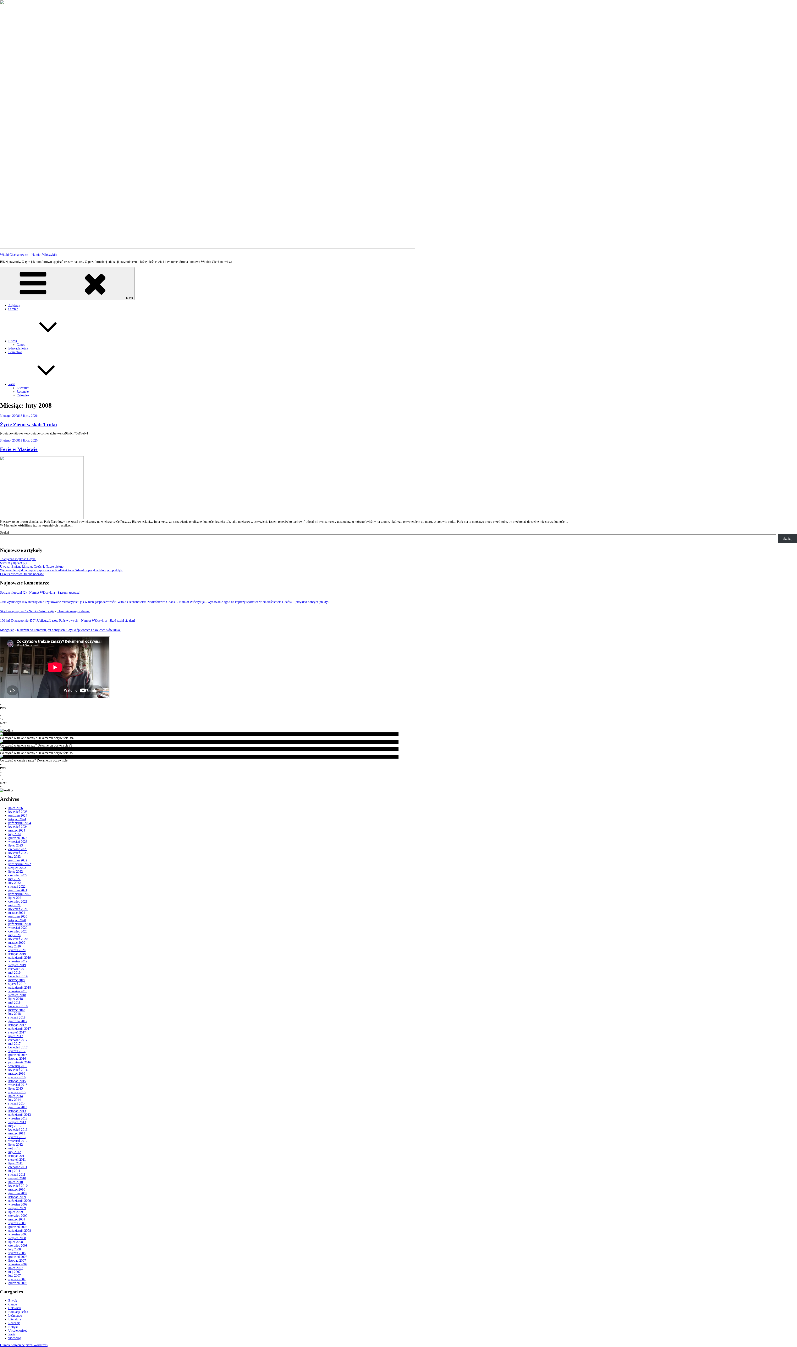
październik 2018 (19, 987)
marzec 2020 (16, 942)
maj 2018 (14, 1002)
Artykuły (14, 305)
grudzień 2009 (17, 1193)
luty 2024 (14, 834)
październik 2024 (19, 823)
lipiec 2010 (15, 1182)
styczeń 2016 (17, 1077)
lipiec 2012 (15, 1144)
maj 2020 (14, 935)
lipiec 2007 (15, 1268)
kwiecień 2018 (18, 1006)
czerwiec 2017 (17, 1040)
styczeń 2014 (17, 1103)
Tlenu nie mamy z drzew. (73, 611)
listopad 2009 (17, 1197)
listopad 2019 (17, 954)
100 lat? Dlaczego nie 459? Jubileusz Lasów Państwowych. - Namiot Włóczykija (53, 620)
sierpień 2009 (17, 1208)
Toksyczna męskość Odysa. (18, 559)
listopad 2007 (17, 1260)
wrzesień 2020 (17, 927)
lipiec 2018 (15, 998)
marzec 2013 (16, 1133)
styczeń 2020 (17, 950)
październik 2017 (19, 1028)
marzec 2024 (16, 830)
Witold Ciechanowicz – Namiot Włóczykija (28, 254)
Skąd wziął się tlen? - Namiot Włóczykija (27, 611)
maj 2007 (14, 1271)
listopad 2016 (17, 1058)
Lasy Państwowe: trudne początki (22, 574)
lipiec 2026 (15, 808)
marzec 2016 (16, 1073)
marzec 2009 (16, 1219)
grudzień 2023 (17, 838)
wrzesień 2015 (17, 1084)
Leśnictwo (15, 352)
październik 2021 (19, 894)
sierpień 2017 (17, 1032)
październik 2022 (19, 864)
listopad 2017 (17, 1025)
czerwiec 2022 (17, 875)
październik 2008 (19, 1230)
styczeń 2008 (17, 1253)
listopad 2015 (17, 1081)
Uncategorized (17, 1330)
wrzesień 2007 (17, 1264)
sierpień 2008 (17, 1238)
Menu (129, 297)
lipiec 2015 (15, 1088)
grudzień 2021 (17, 890)
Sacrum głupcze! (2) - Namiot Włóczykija (27, 592)
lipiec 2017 (15, 1036)
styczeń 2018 (17, 1017)
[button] (398, 706)
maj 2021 (14, 905)
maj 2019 (14, 972)
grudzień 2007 (17, 1256)
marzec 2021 (16, 912)
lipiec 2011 (15, 1163)
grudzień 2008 (17, 1227)
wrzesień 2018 (17, 991)
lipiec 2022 (15, 871)
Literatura (23, 388)
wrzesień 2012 (17, 1141)
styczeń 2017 (17, 1051)
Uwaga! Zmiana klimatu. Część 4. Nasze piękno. (32, 566)
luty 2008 (14, 1249)
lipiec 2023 (15, 845)
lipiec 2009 (15, 1212)
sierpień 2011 (17, 1159)
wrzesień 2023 (17, 841)
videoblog (14, 1338)
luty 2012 (14, 1152)
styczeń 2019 (17, 983)
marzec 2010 (16, 1189)
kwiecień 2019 (18, 976)
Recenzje (23, 391)
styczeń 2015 (17, 1092)
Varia (11, 384)
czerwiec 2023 (17, 849)
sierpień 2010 (17, 1178)
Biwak (12, 341)
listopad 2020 (17, 920)
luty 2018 (14, 1013)
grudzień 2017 (17, 1021)
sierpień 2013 (17, 1122)
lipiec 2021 (15, 897)
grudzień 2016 (17, 1055)
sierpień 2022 (17, 868)
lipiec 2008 (15, 1242)
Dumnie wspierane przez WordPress (24, 1345)
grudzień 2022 (17, 860)
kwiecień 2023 (18, 853)
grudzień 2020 (17, 916)
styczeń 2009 (17, 1223)
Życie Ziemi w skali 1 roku (28, 424)
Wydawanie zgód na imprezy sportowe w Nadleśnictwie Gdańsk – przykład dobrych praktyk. (61, 570)
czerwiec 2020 (17, 931)
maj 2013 (14, 1126)
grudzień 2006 (17, 1283)
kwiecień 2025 (18, 811)
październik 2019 (19, 957)
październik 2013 (19, 1114)
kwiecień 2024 (18, 826)
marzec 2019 (16, 980)
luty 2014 (14, 1099)
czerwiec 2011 (17, 1167)
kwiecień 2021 (18, 909)
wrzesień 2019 (17, 961)
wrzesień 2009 (17, 1204)
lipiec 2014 (15, 1096)
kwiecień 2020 (18, 939)
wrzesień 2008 (17, 1234)
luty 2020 (14, 946)
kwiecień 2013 (18, 1129)
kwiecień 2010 (18, 1185)
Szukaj (4, 532)
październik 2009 (19, 1200)
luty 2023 (14, 856)
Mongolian (7, 630)
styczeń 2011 (16, 1174)
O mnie (13, 309)
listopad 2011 (17, 1156)
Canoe (21, 344)
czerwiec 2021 (17, 901)
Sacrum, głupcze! (68, 592)
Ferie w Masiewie (19, 449)
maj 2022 (14, 879)
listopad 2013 (17, 1111)
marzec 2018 (16, 1010)
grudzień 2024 (17, 815)
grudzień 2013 (17, 1107)
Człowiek (23, 395)
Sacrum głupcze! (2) (13, 563)
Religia (13, 1327)
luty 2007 (14, 1275)
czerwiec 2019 (17, 969)
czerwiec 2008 (17, 1245)
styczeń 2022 (17, 886)
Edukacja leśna (18, 348)
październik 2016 (19, 1062)
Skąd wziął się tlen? (122, 620)
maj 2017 (14, 1043)
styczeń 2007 (17, 1279)
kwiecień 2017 (18, 1047)
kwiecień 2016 (18, 1069)
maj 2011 (14, 1170)
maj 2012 (14, 1148)
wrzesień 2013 (17, 1118)
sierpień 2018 (17, 995)
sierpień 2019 (17, 965)
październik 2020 (19, 924)
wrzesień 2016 (17, 1066)
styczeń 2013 (17, 1137)
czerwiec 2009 (17, 1215)
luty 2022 (14, 882)
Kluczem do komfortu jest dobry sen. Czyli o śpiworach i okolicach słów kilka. (69, 630)
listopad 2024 (17, 819)
